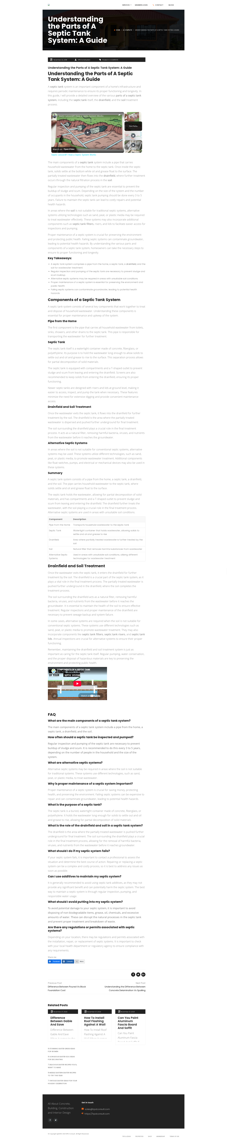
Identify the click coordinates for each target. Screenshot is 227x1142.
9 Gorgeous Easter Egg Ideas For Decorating (61, 1058)
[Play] (133, 135)
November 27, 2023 (60, 1012)
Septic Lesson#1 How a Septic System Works (81, 115)
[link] (55, 115)
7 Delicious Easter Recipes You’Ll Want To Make (62, 1066)
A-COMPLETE (127, 30)
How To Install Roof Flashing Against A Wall (94, 1021)
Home (118, 30)
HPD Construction (84, 60)
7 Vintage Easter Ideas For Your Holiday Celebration (62, 1082)
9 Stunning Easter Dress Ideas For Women (61, 1050)
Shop (150, 1136)
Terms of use (174, 1136)
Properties (139, 1136)
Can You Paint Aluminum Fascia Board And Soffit (128, 1023)
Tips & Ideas (126, 1136)
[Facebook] (50, 1120)
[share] (119, 115)
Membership (160, 1136)
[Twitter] (56, 1120)
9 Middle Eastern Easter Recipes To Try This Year (62, 1074)
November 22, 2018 (60, 60)
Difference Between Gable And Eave (61, 1021)
